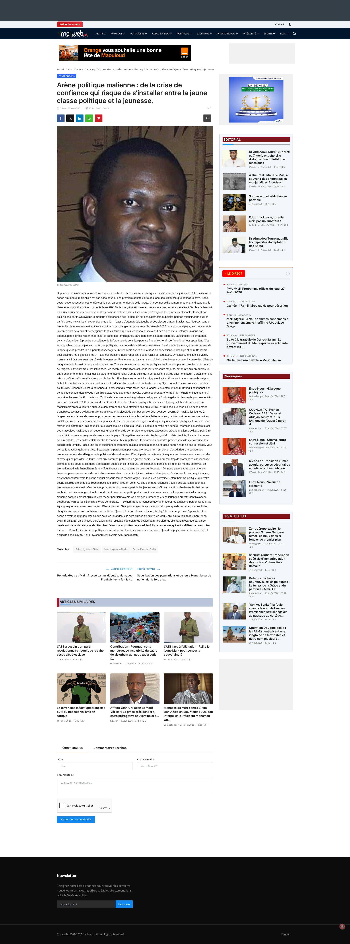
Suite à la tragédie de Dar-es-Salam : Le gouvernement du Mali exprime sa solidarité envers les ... (257, 343)
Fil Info (100, 33)
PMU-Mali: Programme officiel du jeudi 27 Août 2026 (256, 290)
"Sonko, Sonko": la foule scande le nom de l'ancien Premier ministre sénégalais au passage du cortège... (268, 610)
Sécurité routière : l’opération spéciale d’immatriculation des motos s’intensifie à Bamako (269, 560)
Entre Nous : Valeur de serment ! (264, 484)
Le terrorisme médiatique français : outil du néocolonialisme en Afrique (81, 712)
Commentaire (65, 775)
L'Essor (114, 720)
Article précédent (122, 569)
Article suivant (146, 569)
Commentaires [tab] (72, 748)
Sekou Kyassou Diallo (87, 549)
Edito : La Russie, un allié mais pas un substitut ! (266, 219)
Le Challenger (171, 724)
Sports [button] (268, 33)
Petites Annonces (69, 24)
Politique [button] (183, 33)
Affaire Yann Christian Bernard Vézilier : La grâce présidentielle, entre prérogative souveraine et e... (134, 712)
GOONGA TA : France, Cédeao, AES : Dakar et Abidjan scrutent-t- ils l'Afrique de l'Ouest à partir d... (267, 417)
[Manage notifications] (342, 926)
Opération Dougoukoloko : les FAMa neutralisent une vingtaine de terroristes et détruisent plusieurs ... (267, 633)
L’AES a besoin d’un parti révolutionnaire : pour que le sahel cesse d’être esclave (80, 650)
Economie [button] (203, 33)
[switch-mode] (290, 24)
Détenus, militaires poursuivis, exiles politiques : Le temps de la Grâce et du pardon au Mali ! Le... (269, 583)
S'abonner (124, 904)
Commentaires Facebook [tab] (111, 748)
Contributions (75, 69)
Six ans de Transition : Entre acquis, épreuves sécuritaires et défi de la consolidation (269, 464)
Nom (60, 759)
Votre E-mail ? (145, 759)
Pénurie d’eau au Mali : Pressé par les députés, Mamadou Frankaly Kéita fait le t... (95, 577)
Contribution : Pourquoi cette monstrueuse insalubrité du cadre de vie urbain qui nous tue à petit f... (133, 652)
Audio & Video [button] (160, 33)
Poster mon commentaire (76, 819)
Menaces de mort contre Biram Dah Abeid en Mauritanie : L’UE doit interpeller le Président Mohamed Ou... (188, 714)
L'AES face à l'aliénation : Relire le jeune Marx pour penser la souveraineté (186, 650)
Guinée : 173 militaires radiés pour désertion (257, 305)
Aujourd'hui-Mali (256, 428)
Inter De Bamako (117, 663)
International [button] (226, 33)
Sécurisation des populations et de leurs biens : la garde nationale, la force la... (174, 577)
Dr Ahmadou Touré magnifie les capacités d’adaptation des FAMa (268, 242)
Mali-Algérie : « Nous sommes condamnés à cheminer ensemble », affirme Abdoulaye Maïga (257, 322)
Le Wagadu (255, 543)
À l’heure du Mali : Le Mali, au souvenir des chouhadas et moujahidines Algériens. (269, 178)
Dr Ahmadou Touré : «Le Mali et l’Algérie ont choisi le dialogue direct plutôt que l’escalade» (269, 157)
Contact (279, 24)
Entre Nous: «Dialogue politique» (265, 390)
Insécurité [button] (249, 33)
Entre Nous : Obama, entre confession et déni (267, 441)
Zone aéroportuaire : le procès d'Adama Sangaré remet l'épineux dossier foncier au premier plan (266, 534)
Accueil (60, 69)
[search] (294, 33)
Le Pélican (254, 225)
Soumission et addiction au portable (268, 198)
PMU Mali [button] (116, 33)
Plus (283, 33)
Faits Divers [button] (137, 33)
